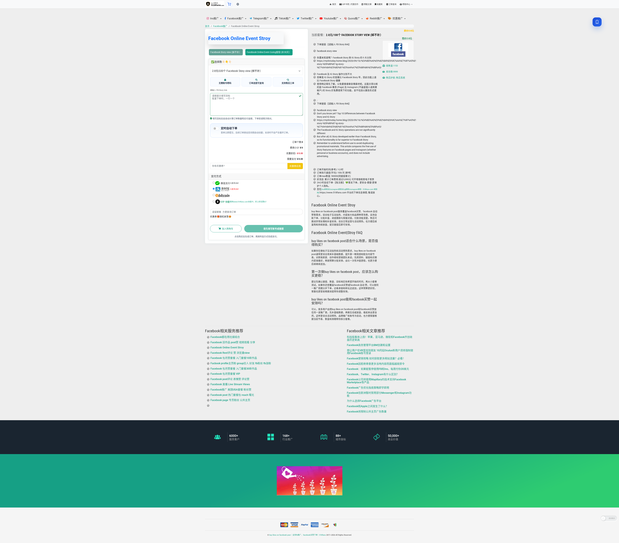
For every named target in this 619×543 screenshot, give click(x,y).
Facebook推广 (220, 26)
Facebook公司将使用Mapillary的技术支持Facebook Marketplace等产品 (376, 381)
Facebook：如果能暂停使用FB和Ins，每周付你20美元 (378, 368)
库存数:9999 (392, 72)
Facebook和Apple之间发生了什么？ (367, 406)
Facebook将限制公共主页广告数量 (367, 411)
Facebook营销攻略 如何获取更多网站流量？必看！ (376, 358)
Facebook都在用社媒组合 (225, 337)
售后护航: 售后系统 (395, 77)
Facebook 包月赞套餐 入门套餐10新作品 (234, 358)
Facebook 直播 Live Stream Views (230, 384)
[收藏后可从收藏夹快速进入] (597, 21)
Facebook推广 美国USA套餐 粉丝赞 (231, 389)
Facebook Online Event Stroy (227, 347)
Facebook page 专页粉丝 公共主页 (230, 400)
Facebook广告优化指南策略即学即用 (368, 387)
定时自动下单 (229, 128)
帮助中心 (406, 4)
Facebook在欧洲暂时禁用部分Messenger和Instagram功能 (379, 394)
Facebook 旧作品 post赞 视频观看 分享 (233, 342)
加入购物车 (227, 228)
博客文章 (367, 4)
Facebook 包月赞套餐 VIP (225, 373)
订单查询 (392, 4)
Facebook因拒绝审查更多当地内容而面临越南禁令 (376, 363)
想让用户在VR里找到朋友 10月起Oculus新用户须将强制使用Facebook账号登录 (380, 352)
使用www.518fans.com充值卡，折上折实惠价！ (249, 202)
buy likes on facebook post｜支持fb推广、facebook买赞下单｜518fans (297, 535)
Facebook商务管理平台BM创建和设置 (368, 345)
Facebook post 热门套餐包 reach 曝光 (232, 394)
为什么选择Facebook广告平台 (364, 400)
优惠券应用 (295, 166)
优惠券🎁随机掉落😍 (220, 216)
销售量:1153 (392, 66)
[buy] (214, 4)
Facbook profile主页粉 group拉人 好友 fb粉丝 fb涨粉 (241, 363)
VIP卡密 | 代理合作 (350, 4)
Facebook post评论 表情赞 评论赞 (230, 379)
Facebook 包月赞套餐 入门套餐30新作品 (234, 368)
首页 (334, 4)
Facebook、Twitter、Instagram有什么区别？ (373, 374)
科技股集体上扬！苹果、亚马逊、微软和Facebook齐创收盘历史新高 (379, 338)
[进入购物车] (229, 4)
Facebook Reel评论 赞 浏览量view (230, 352)
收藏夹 (379, 4)
